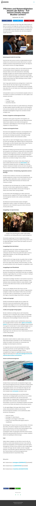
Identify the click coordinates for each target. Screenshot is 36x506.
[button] (7, 21)
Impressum (16, 503)
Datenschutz (20, 503)
